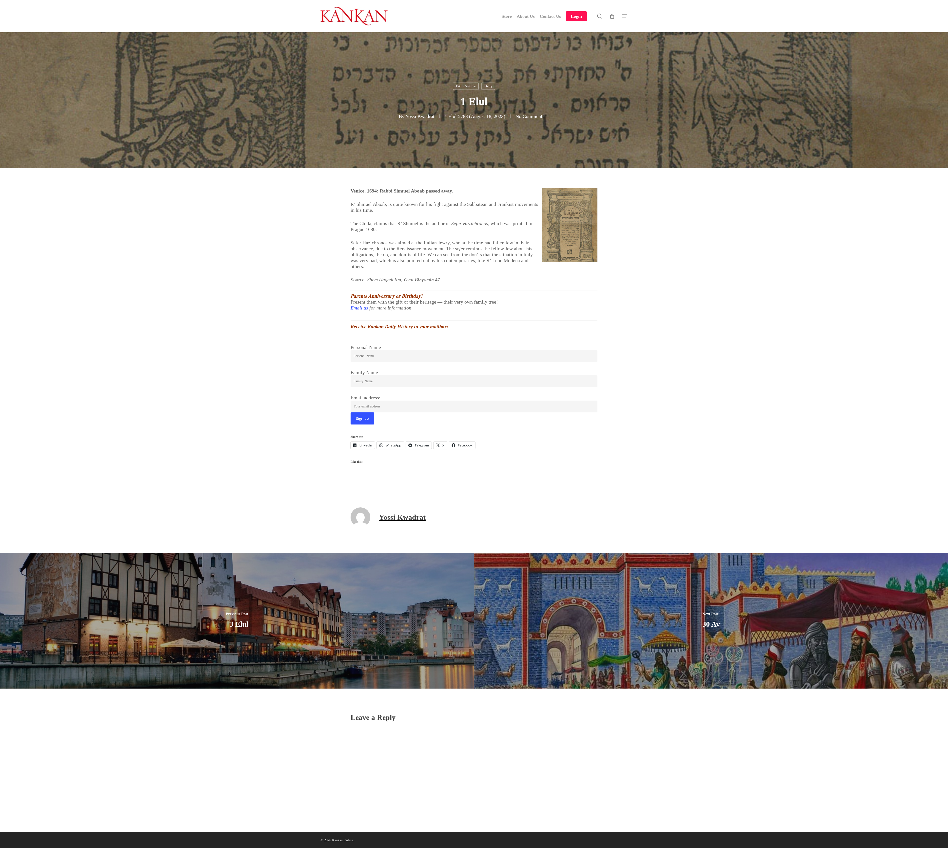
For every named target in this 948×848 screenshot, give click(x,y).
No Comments (529, 116)
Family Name (364, 372)
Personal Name (366, 347)
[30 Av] (711, 621)
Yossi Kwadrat (419, 116)
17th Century (466, 86)
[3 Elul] (237, 621)
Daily (488, 86)
